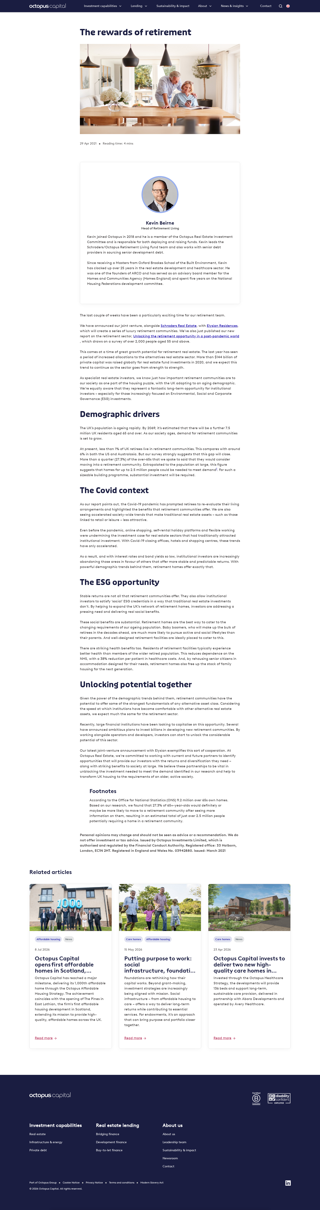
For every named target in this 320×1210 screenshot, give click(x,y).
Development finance (111, 1142)
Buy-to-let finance (109, 1150)
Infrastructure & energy (45, 1142)
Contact (265, 6)
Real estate (37, 1134)
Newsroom (170, 1158)
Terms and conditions (121, 1182)
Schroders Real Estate (179, 326)
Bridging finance (108, 1134)
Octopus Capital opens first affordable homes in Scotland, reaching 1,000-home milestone (64, 964)
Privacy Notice (94, 1182)
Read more (44, 1038)
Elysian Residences (222, 326)
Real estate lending (117, 1125)
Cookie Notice (71, 1182)
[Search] (281, 6)
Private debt (38, 1150)
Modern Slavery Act (151, 1182)
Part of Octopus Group (43, 1182)
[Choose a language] (288, 6)
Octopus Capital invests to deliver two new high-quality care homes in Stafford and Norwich (249, 964)
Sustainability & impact (173, 6)
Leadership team (174, 1142)
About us (173, 1125)
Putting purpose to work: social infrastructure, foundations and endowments (159, 964)
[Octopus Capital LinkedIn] (288, 1183)
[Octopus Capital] (47, 6)
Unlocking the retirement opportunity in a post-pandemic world (186, 336)
